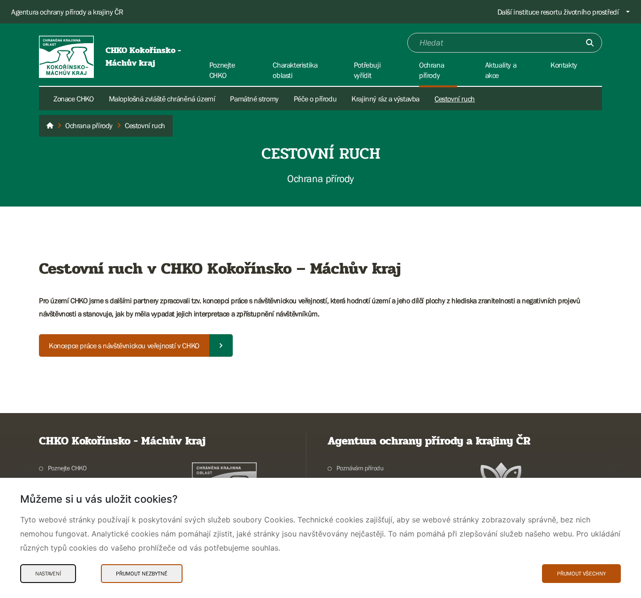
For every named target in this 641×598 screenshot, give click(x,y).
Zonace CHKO (73, 98)
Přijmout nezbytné (142, 573)
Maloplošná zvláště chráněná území (162, 98)
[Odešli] (590, 42)
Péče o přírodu (315, 98)
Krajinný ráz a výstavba (385, 98)
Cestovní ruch (455, 98)
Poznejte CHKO (67, 468)
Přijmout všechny (581, 573)
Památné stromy (254, 98)
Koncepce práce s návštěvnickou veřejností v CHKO (124, 345)
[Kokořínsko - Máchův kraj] (49, 126)
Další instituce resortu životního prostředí (558, 12)
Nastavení (48, 573)
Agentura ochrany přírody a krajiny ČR (67, 12)
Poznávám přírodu (359, 468)
